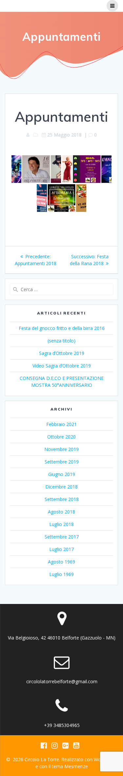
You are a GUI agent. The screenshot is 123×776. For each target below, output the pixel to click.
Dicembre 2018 (61, 487)
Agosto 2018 (61, 512)
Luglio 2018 (61, 524)
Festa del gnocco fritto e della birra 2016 (62, 328)
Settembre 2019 (62, 462)
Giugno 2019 (61, 474)
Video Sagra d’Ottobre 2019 (61, 366)
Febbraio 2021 (61, 424)
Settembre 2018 (62, 499)
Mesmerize (76, 766)
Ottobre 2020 (61, 437)
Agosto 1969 (61, 562)
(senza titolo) (61, 341)
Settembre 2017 (62, 537)
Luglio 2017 (61, 549)
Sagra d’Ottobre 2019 (61, 353)
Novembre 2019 (61, 449)
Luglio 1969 (61, 574)
